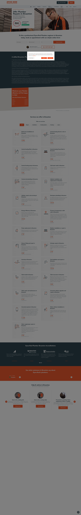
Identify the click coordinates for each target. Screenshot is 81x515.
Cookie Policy (34, 55)
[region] (41, 56)
